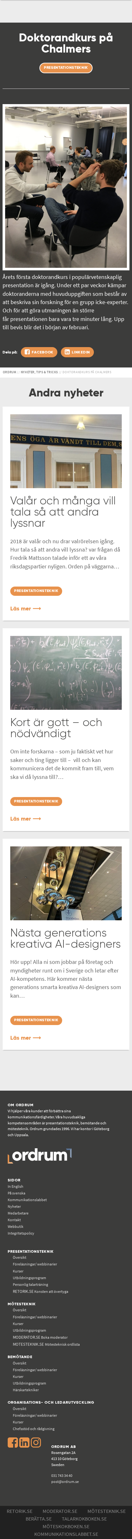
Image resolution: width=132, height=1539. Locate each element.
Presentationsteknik (31, 1252)
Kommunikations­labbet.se (66, 1534)
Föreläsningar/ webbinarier (35, 1264)
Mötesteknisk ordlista (46, 1344)
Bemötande (20, 1357)
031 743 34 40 (61, 1475)
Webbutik (15, 1226)
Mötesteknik (22, 1304)
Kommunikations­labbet (27, 1199)
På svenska (16, 1193)
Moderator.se (60, 1511)
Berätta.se (39, 1518)
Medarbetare (18, 1213)
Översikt (19, 1257)
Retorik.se (19, 1511)
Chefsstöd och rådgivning (33, 1428)
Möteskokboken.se (66, 1526)
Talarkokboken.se (84, 1518)
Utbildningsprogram (29, 1277)
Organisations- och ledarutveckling (51, 1402)
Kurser (18, 1271)
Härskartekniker (26, 1389)
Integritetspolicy (21, 1233)
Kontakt (14, 1219)
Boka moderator (40, 1337)
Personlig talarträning (30, 1284)
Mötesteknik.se (106, 1511)
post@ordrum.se (65, 1481)
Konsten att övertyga (40, 1291)
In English (15, 1186)
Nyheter (14, 1206)
